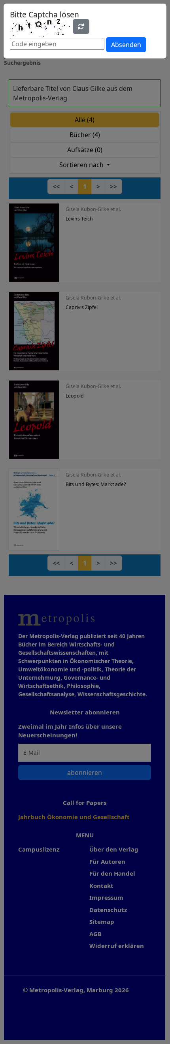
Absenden (126, 44)
